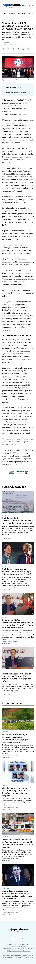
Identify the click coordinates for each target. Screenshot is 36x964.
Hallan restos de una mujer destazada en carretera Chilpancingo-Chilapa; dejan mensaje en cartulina (15, 738)
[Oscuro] (30, 6)
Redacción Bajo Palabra (10, 756)
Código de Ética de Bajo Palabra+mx (18, 951)
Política (11, 20)
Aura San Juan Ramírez (9, 537)
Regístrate (10, 944)
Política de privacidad (19, 946)
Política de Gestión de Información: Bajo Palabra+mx (18, 948)
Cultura (31, 13)
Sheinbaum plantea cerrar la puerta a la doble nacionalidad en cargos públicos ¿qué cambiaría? (17, 520)
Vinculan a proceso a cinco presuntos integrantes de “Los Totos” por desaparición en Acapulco (16, 792)
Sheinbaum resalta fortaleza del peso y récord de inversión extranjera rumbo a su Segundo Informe (16, 677)
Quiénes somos (24, 944)
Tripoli (31, 957)
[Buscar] (32, 5)
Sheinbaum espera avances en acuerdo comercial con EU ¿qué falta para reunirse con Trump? (16, 572)
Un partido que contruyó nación (16, 92)
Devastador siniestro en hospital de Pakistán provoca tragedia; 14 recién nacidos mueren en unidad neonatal (17, 843)
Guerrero (11, 13)
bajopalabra (6, 42)
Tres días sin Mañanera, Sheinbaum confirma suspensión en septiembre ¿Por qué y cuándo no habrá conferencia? (17, 624)
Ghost (26, 957)
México (3, 13)
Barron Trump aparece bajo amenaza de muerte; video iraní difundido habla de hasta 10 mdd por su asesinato (17, 894)
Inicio (16, 944)
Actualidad (21, 13)
